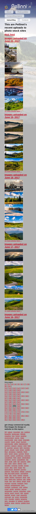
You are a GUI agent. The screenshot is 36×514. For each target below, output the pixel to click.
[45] (22, 400)
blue (6, 452)
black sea (12, 479)
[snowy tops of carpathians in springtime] (14, 170)
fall (18, 462)
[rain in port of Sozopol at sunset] (14, 192)
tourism (23, 442)
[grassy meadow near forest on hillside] (14, 227)
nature (10, 432)
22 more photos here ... (13, 241)
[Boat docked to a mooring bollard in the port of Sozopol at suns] (11, 62)
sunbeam (14, 487)
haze (6, 475)
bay (10, 481)
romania (14, 466)
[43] (14, 400)
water (7, 477)
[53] (14, 404)
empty (13, 495)
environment (9, 438)
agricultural (9, 470)
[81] (6, 416)
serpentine (8, 491)
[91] (6, 420)
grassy (20, 446)
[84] (18, 416)
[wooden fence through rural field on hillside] (14, 272)
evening (27, 456)
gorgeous (12, 452)
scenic (17, 438)
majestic (20, 452)
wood (11, 454)
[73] (14, 412)
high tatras (15, 471)
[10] (9, 386)
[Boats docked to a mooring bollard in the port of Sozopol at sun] (14, 74)
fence (27, 454)
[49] (14, 402)
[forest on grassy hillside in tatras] (14, 110)
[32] (10, 396)
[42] (10, 400)
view (15, 440)
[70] (18, 410)
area (12, 503)
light (21, 448)
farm (22, 485)
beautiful (8, 434)
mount (17, 493)
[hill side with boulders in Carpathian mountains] (14, 239)
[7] (25, 384)
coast (7, 489)
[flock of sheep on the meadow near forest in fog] (14, 131)
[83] (14, 416)
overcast (8, 497)
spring (7, 493)
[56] (26, 404)
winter (12, 489)
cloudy (12, 450)
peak (10, 462)
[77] (6, 414)
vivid (25, 446)
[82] (10, 416)
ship (6, 479)
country (7, 442)
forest (18, 436)
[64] (18, 408)
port (14, 481)
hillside (22, 434)
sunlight (7, 487)
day (10, 475)
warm (15, 464)
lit (16, 501)
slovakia (12, 501)
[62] (10, 408)
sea (28, 477)
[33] (14, 396)
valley (16, 444)
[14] (18, 388)
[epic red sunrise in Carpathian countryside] (14, 97)
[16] (26, 388)
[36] (26, 396)
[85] (22, 416)
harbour (19, 479)
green (7, 450)
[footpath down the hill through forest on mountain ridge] (14, 310)
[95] (22, 420)
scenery (7, 446)
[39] (14, 398)
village (22, 471)
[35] (22, 396)
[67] (6, 410)
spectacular (9, 444)
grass (16, 454)
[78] (10, 414)
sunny (14, 460)
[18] (10, 390)
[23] (14, 392)
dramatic (26, 440)
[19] (14, 390)
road (18, 495)
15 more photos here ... (13, 111)
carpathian (8, 458)
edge (28, 479)
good (12, 493)
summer (10, 448)
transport (18, 477)
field (14, 458)
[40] (18, 398)
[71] (6, 412)
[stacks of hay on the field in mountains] (14, 297)
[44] (18, 400)
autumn (23, 462)
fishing (12, 477)
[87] (6, 418)
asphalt (7, 495)
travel (13, 442)
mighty (17, 499)
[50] (18, 402)
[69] (14, 410)
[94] (18, 420)
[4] (15, 384)
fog (24, 468)
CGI (6, 499)
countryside (9, 440)
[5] (18, 384)
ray (13, 497)
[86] (26, 416)
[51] (6, 404)
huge (6, 481)
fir (5, 448)
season (14, 446)
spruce (16, 448)
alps (11, 468)
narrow (23, 489)
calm (28, 462)
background (23, 444)
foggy (20, 468)
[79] (14, 414)
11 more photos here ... (13, 311)
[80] (18, 414)
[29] (14, 394)
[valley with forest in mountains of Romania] (14, 150)
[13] (14, 388)
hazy (26, 483)
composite (23, 497)
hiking (19, 481)
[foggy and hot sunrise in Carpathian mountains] (14, 85)
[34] (18, 396)
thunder (11, 499)
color (28, 491)
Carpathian (21, 460)
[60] (18, 406)
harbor (19, 475)
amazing (24, 499)
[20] (18, 390)
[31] (6, 396)
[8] (28, 384)
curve (7, 468)
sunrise (21, 454)
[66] (26, 408)
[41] (6, 400)
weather (23, 436)
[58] (10, 406)
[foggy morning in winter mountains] (14, 215)
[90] (18, 418)
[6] (22, 384)
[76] (26, 412)
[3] (12, 384)
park (10, 464)
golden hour (25, 503)
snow (17, 497)
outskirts (8, 460)
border (20, 466)
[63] (14, 408)
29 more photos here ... (13, 171)
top (27, 460)
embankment (15, 485)
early (15, 468)
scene (12, 456)
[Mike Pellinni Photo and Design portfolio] (16, 9)
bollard (20, 501)
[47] (6, 402)
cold (20, 487)
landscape (15, 434)
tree (13, 436)
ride (21, 493)
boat (28, 481)
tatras (7, 505)
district (20, 464)
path (15, 462)
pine (6, 454)
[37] (6, 398)
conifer (27, 450)
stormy (17, 503)
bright (24, 481)
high (29, 446)
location (26, 501)
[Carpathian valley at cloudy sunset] (14, 260)
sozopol (7, 483)
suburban (22, 491)
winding (17, 489)
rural (17, 450)
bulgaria (20, 483)
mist (24, 464)
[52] (10, 404)
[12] (10, 388)
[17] (6, 390)
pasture (7, 471)
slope (20, 440)
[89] (14, 418)
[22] (10, 392)
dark (6, 462)
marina (25, 475)
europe (13, 483)
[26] (26, 392)
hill (6, 432)
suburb (7, 485)
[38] (10, 398)
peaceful (23, 495)
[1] (5, 384)
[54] (18, 404)
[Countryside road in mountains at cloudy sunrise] (14, 285)
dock (24, 477)
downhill (17, 470)
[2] (9, 384)
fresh (25, 452)
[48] (10, 402)
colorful (28, 471)
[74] (18, 412)
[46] (26, 400)
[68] (10, 410)
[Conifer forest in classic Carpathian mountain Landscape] (14, 204)
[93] (14, 420)
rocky (15, 475)
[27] (6, 394)
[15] (22, 388)
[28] (10, 394)
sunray (15, 491)
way (6, 464)
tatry (6, 501)
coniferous (19, 456)
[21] (6, 392)
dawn (19, 458)
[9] (5, 386)
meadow (8, 436)
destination (26, 458)
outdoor (27, 432)
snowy (26, 466)
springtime (24, 473)
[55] (22, 404)
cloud (18, 442)
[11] (6, 388)
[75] (22, 412)
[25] (22, 392)
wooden (7, 466)
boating (7, 503)
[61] (6, 408)
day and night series (12, 473)
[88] (10, 418)
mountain (16, 432)
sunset (7, 456)
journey (23, 470)
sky (22, 432)
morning (27, 448)
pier (24, 479)
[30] (18, 394)
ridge (22, 438)
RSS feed (10, 34)
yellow (25, 487)
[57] (6, 406)
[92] (10, 420)
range (22, 450)
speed (26, 493)
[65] (22, 408)
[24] (18, 392)
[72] (10, 412)
